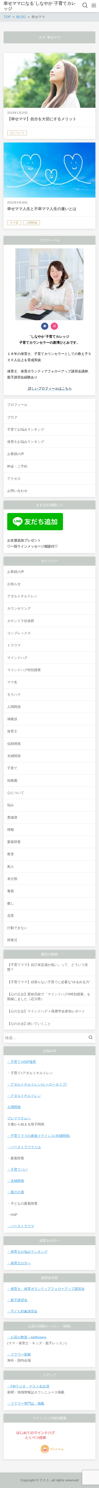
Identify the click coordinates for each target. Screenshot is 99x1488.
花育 (10, 916)
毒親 (10, 891)
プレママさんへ (19, 1118)
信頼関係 (14, 744)
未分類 (12, 879)
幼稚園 (12, 780)
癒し (10, 903)
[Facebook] (44, 326)
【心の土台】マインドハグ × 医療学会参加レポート (46, 1011)
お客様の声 (15, 572)
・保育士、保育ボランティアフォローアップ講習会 (46, 1289)
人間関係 (14, 707)
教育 (10, 854)
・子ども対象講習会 (22, 1311)
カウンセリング (19, 608)
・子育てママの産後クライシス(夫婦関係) (38, 1136)
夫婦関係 (14, 756)
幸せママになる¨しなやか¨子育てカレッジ (40, 6)
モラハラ (14, 694)
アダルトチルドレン (22, 596)
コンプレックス (19, 633)
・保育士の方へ (19, 1263)
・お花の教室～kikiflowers (26, 1337)
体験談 (12, 719)
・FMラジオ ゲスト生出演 (28, 1386)
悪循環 (12, 817)
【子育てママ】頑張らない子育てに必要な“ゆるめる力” (48, 982)
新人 (10, 866)
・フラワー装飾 (19, 1354)
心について (15, 793)
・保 (10, 1252)
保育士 (12, 731)
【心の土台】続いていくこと (29, 1024)
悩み (10, 805)
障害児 (12, 940)
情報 (10, 830)
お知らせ (14, 584)
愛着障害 (14, 842)
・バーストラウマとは (24, 1147)
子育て (12, 768)
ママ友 (12, 682)
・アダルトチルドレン (24, 1096)
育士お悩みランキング (31, 1252)
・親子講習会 (17, 1300)
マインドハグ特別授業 (24, 670)
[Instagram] (54, 326)
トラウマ (14, 645)
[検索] (91, 1038)
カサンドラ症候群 (20, 621)
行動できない (17, 928)
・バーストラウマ (20, 1226)
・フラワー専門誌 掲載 (25, 1403)
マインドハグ (17, 658)
